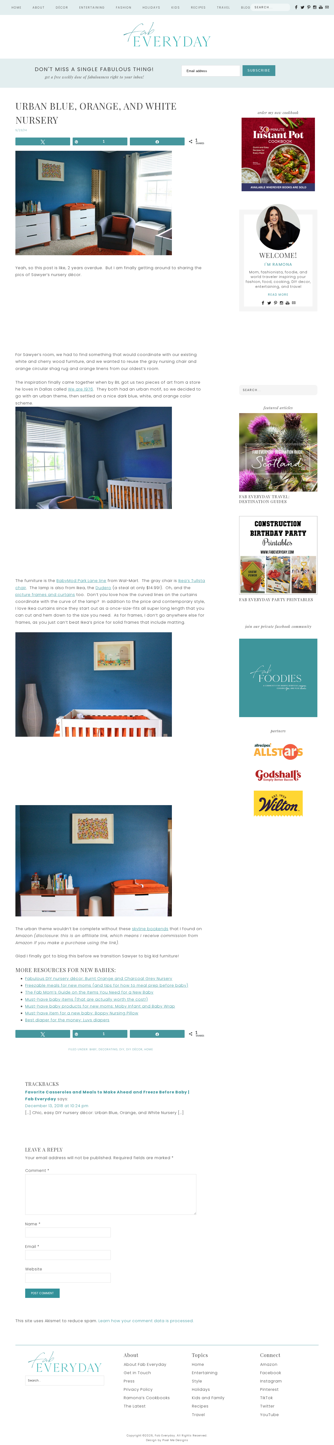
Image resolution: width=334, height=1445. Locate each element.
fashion (124, 7)
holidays (151, 7)
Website (33, 1269)
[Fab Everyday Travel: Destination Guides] (278, 453)
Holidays (201, 1389)
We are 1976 (80, 389)
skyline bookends (150, 929)
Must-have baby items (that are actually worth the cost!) (86, 999)
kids (175, 7)
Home (16, 7)
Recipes (200, 1406)
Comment (37, 1170)
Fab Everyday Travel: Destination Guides (264, 499)
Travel (223, 7)
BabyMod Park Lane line (81, 580)
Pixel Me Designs (175, 1440)
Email (32, 1246)
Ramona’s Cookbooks (147, 1398)
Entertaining (205, 1373)
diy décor (134, 1049)
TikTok (266, 1398)
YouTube (269, 1415)
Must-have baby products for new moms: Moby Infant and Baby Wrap (100, 1006)
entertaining (92, 7)
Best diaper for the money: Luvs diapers (67, 1020)
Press (129, 1381)
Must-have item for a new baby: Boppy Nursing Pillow (81, 1013)
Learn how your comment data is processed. (146, 1321)
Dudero (103, 588)
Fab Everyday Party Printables (276, 599)
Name (33, 1224)
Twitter (267, 1406)
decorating (108, 1049)
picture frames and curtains (45, 594)
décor (62, 7)
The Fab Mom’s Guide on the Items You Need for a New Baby (89, 992)
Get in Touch (137, 1373)
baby (93, 1049)
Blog (246, 7)
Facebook (270, 1373)
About (39, 7)
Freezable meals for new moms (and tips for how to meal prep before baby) (106, 985)
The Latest (135, 1406)
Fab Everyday (167, 34)
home (148, 1049)
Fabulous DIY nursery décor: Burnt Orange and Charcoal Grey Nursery (98, 978)
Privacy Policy (138, 1389)
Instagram (271, 1381)
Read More (278, 295)
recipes (198, 7)
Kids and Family (208, 1398)
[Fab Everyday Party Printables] (278, 556)
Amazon (269, 1364)
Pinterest (269, 1389)
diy (121, 1049)
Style (197, 1381)
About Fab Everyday (145, 1364)
